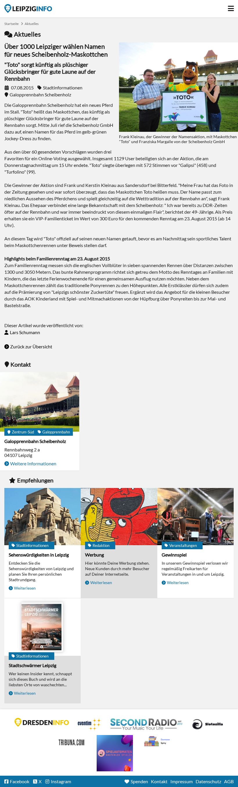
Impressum (181, 781)
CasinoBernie (72, 741)
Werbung (94, 554)
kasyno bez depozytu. (158, 741)
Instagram (61, 781)
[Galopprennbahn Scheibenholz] (39, 402)
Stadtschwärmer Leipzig (32, 665)
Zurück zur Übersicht (31, 346)
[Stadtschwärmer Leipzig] (42, 627)
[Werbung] (119, 517)
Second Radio (146, 724)
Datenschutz (208, 781)
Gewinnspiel (174, 554)
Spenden (139, 781)
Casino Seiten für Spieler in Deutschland (207, 724)
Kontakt (159, 781)
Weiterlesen (25, 588)
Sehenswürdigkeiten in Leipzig (39, 554)
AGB (229, 781)
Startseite (28, 8)
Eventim (90, 724)
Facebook (19, 781)
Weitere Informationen (33, 463)
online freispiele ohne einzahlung (115, 753)
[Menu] (231, 7)
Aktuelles (32, 23)
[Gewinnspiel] (195, 517)
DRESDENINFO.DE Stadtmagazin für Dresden (42, 722)
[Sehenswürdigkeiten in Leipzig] (42, 517)
